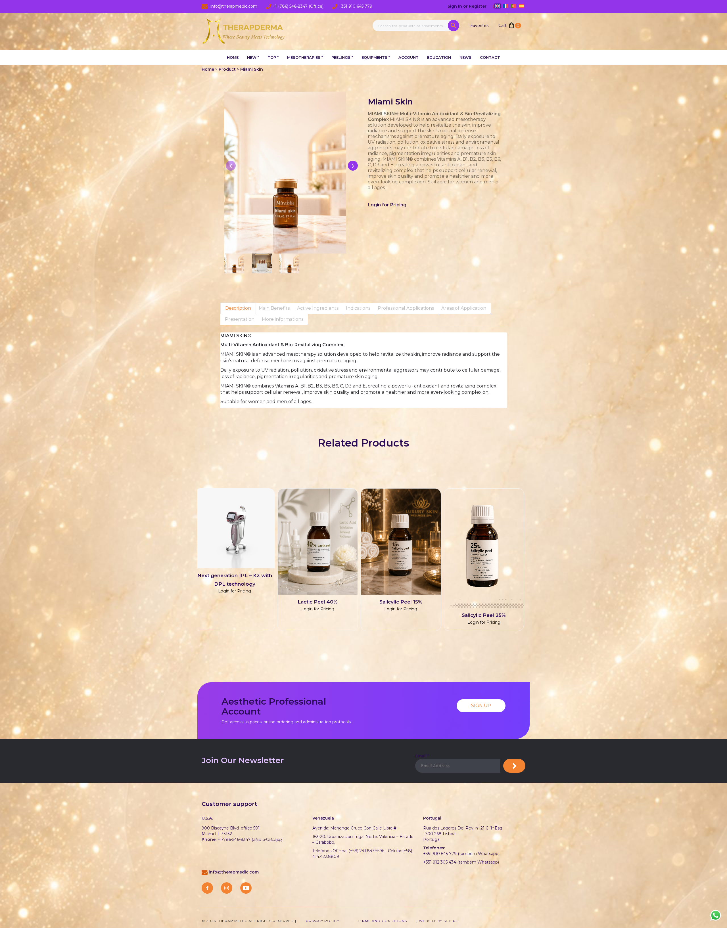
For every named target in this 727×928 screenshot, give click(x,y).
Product (227, 69)
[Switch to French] (505, 6)
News (465, 57)
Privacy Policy (322, 921)
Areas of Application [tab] (463, 308)
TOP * (273, 57)
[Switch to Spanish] (521, 6)
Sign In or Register (468, 6)
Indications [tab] (358, 308)
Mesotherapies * (305, 57)
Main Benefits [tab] (274, 308)
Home (233, 57)
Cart (508, 25)
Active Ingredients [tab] (318, 308)
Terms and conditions (382, 921)
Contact (490, 57)
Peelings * (342, 57)
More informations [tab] (282, 319)
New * (253, 57)
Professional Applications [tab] (406, 308)
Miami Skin (251, 69)
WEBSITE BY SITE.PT (438, 921)
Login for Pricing (387, 205)
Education (439, 57)
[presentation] (353, 166)
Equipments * (376, 57)
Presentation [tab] (239, 319)
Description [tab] (238, 308)
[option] (359, 562)
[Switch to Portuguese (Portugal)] (513, 6)
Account (408, 57)
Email (422, 756)
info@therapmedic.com (234, 872)
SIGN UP (481, 705)
